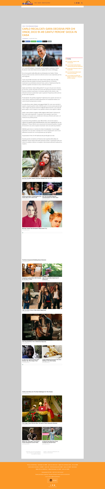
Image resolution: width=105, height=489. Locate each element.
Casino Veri (47, 467)
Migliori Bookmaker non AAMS (54, 469)
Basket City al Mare (46, 2)
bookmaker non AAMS (42, 464)
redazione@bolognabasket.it (54, 476)
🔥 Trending (68, 58)
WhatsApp (34, 41)
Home (23, 26)
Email (50, 41)
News (35, 2)
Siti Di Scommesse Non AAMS (56, 467)
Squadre (39, 2)
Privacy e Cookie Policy (32, 464)
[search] (82, 3)
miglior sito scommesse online (64, 464)
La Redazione (25, 38)
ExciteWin (42, 467)
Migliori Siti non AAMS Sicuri (42, 469)
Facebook (28, 41)
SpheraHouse (54, 486)
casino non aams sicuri (53, 464)
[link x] (75, 3)
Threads (45, 41)
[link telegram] (79, 3)
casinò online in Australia (33, 467)
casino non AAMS (67, 467)
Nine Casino (74, 467)
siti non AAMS (75, 464)
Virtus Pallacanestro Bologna (32, 26)
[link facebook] (77, 3)
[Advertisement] (52, 15)
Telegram (39, 41)
